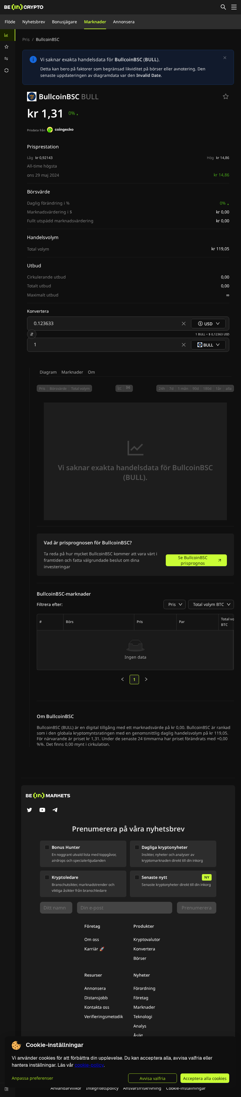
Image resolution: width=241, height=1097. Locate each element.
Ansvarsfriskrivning (142, 1088)
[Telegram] (55, 810)
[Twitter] (29, 810)
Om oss (91, 939)
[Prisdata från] (60, 130)
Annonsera (124, 21)
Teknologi (142, 1016)
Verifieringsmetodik (103, 1016)
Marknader (95, 21)
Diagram (48, 372)
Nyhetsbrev (33, 21)
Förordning (144, 988)
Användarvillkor (66, 1088)
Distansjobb (96, 997)
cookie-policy (89, 1065)
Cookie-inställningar (186, 1088)
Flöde (10, 21)
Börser (139, 958)
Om (91, 372)
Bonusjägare (64, 21)
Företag (140, 997)
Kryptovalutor (146, 939)
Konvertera (144, 949)
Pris (26, 39)
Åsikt (138, 1035)
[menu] (7, 52)
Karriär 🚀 (94, 949)
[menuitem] (7, 35)
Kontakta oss (96, 1007)
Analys (139, 1026)
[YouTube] (42, 810)
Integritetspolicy (102, 1088)
